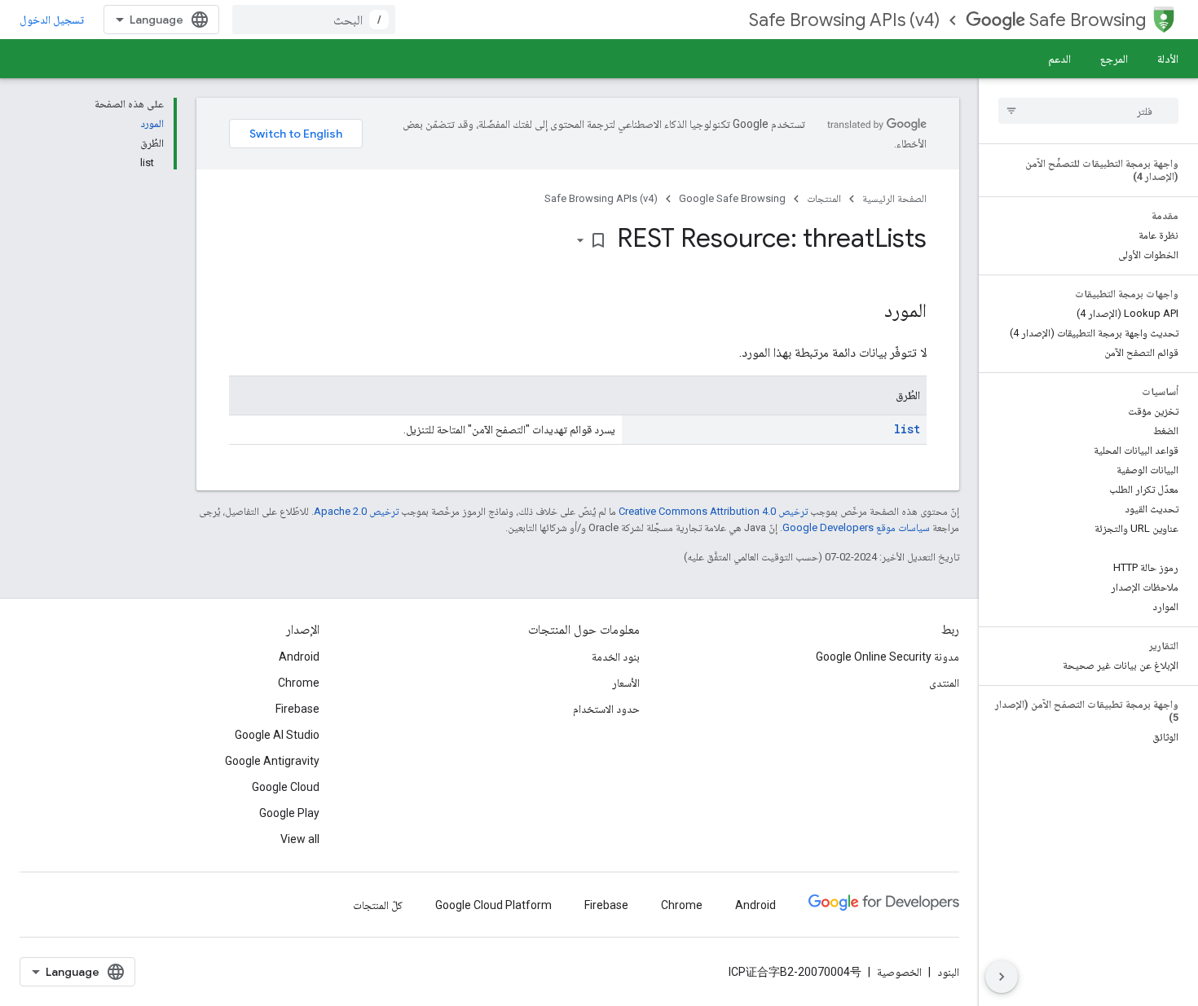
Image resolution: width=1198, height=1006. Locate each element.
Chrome (298, 682)
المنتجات (824, 198)
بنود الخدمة (616, 656)
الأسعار (626, 682)
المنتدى (944, 682)
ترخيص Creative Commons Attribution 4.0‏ (713, 511)
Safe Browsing (1087, 20)
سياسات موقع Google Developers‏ (856, 527)
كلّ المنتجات (378, 905)
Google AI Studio (277, 734)
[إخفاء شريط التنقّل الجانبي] (1001, 976)
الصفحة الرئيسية (894, 198)
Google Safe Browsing (732, 198)
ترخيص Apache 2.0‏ (356, 511)
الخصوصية (899, 971)
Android (299, 656)
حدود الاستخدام (606, 708)
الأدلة (1167, 58)
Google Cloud (285, 786)
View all (299, 839)
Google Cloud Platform (493, 905)
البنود (948, 971)
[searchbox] (1088, 111)
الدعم (1059, 58)
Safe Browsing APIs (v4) (844, 20)
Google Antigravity (272, 760)
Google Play (289, 812)
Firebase (297, 708)
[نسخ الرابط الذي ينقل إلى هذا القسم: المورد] (868, 312)
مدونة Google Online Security (887, 656)
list (907, 429)
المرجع (1114, 58)
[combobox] (313, 19)
